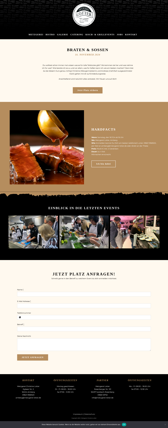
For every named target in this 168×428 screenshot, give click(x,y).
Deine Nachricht (24, 336)
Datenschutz (89, 414)
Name (20, 290)
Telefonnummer (24, 313)
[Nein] (165, 424)
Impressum (78, 414)
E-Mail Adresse (24, 301)
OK (124, 424)
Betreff (20, 324)
